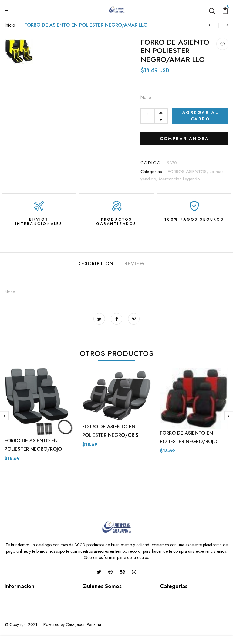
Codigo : (152, 163)
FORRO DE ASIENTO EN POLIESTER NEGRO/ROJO (33, 445)
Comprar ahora (184, 139)
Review (134, 263)
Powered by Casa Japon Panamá (71, 624)
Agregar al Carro (200, 115)
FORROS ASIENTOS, (189, 171)
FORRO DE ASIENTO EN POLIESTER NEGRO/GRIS (110, 431)
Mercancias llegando (179, 179)
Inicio (10, 25)
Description (95, 263)
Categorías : (152, 171)
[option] (39, 419)
